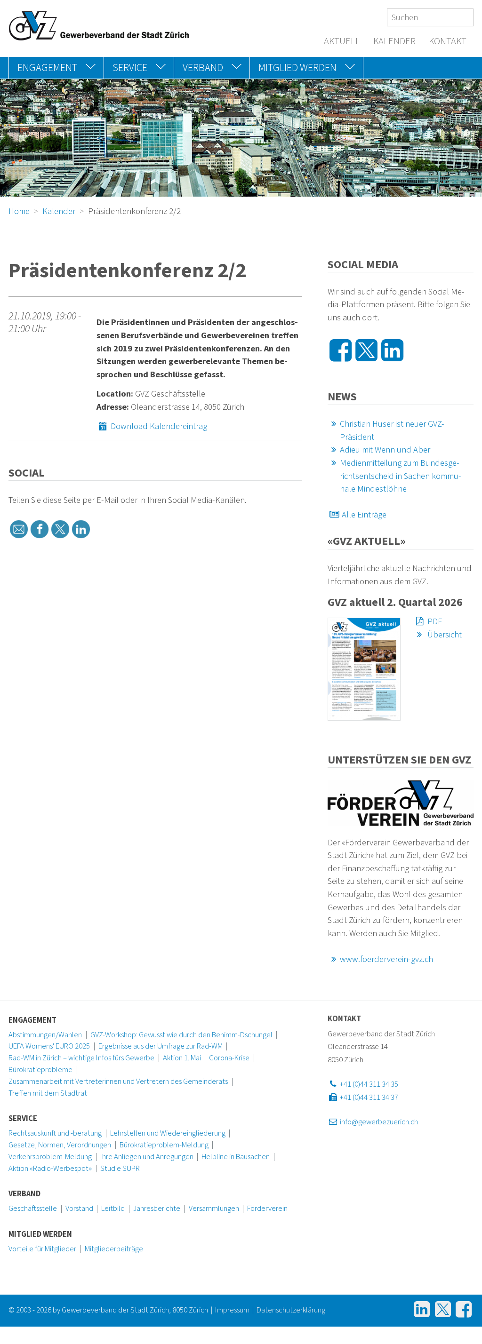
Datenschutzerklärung (291, 1310)
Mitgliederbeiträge (114, 1249)
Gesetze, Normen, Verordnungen (59, 1145)
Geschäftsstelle (32, 1208)
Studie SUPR (120, 1168)
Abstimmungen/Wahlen (45, 1035)
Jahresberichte (156, 1208)
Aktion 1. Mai (182, 1058)
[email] (18, 529)
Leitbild (113, 1208)
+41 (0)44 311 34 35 (368, 1084)
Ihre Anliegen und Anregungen (146, 1156)
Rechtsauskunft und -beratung (55, 1133)
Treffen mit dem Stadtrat (47, 1093)
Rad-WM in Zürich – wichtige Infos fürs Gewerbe (81, 1058)
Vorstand (79, 1208)
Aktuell (342, 41)
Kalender (394, 41)
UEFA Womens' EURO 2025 (49, 1046)
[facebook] (39, 529)
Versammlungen (214, 1208)
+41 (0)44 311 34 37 (368, 1097)
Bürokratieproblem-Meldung (164, 1145)
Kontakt (447, 41)
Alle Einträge (363, 515)
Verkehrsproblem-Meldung (50, 1156)
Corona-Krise (229, 1058)
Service (22, 1118)
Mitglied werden (40, 1234)
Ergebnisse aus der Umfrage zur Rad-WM (160, 1046)
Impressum (232, 1310)
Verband (24, 1194)
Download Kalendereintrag (158, 426)
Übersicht (444, 634)
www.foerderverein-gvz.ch (386, 959)
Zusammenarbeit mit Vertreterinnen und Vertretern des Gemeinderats (118, 1081)
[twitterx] (60, 529)
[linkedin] (81, 529)
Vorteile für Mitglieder (42, 1249)
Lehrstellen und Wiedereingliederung (167, 1133)
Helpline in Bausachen (235, 1156)
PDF (434, 621)
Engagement (32, 1020)
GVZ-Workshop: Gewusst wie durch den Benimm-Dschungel (181, 1035)
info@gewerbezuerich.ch (378, 1122)
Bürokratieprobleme (40, 1069)
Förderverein (267, 1208)
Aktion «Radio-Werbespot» (50, 1168)
